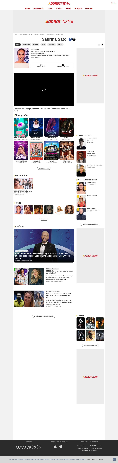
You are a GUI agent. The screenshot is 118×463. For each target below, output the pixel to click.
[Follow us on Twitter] (23, 447)
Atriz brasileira (31, 34)
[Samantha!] (36, 150)
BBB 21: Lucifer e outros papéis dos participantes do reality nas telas (58, 295)
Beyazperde (94, 448)
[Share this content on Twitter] (74, 39)
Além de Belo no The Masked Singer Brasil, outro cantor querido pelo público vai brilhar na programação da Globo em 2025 (42, 255)
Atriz (37, 49)
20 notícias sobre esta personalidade (43, 316)
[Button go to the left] (99, 44)
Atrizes (25, 34)
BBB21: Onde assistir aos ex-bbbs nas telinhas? (59, 272)
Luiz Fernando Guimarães (94, 165)
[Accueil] (59, 3)
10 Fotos (44, 219)
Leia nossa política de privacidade (94, 459)
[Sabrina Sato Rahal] (21, 58)
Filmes (27, 8)
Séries (68, 8)
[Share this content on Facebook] (70, 39)
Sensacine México (87, 450)
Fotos (18, 202)
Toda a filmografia (43, 168)
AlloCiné (79, 445)
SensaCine (80, 448)
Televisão (78, 8)
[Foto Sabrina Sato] (18, 209)
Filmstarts (93, 445)
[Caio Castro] (81, 157)
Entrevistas (21, 175)
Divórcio (51, 161)
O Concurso (67, 161)
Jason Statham (91, 208)
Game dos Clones (21, 161)
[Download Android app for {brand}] (62, 446)
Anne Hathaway (91, 182)
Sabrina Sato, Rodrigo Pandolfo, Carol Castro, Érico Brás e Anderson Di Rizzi (23, 191)
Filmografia (21, 115)
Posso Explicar (36, 137)
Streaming (89, 8)
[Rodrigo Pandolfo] (81, 143)
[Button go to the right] (102, 44)
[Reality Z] (66, 127)
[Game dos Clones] (21, 150)
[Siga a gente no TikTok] (34, 447)
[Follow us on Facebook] (18, 447)
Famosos (21, 34)
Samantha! (36, 161)
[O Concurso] (66, 150)
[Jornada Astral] (51, 127)
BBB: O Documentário (21, 137)
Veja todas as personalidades (90, 224)
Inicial (16, 34)
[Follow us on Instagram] (29, 447)
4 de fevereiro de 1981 (45, 55)
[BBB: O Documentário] (21, 127)
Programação (38, 8)
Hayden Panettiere (92, 195)
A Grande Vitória (91, 155)
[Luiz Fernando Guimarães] (81, 170)
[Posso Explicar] (36, 127)
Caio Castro (90, 151)
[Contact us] (39, 447)
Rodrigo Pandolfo (92, 138)
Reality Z (66, 137)
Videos (50, 8)
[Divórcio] (51, 150)
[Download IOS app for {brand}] (56, 446)
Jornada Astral (51, 137)
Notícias (59, 8)
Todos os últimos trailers (90, 345)
